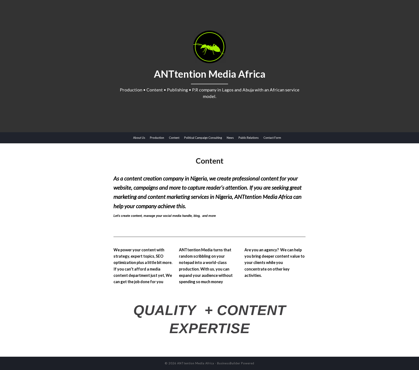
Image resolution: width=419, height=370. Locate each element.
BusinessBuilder (228, 363)
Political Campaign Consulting (203, 137)
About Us (139, 137)
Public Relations (249, 137)
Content (174, 137)
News (230, 137)
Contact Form (272, 137)
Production (157, 137)
